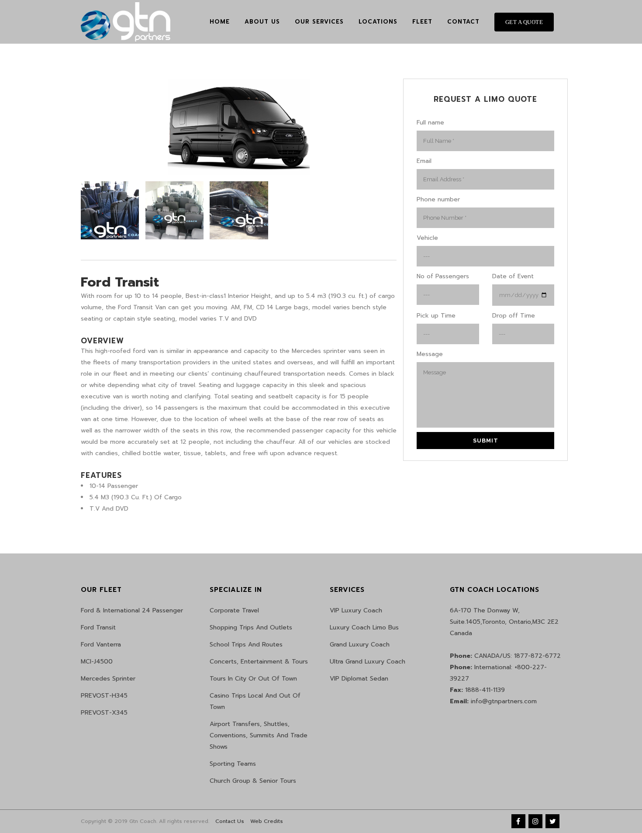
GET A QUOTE (524, 22)
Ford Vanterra (101, 644)
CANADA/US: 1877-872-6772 (505, 655)
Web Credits (266, 821)
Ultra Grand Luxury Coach (367, 661)
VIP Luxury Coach (356, 610)
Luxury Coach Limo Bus (364, 627)
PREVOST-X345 (104, 712)
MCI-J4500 (97, 661)
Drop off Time (513, 315)
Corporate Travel (234, 610)
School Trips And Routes (246, 644)
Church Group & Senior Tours (253, 780)
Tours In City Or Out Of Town (253, 678)
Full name (430, 122)
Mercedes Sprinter (108, 678)
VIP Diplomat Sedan (359, 678)
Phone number (438, 199)
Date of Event (513, 276)
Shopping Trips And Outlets (251, 627)
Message (430, 354)
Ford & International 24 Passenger (132, 610)
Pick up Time (436, 315)
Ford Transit (98, 627)
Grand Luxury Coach (360, 644)
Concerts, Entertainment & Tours (259, 661)
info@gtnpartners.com (493, 701)
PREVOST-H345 (104, 695)
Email (424, 161)
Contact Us (229, 821)
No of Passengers (443, 276)
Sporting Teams (233, 763)
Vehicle (427, 237)
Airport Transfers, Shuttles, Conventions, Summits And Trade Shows (258, 735)
